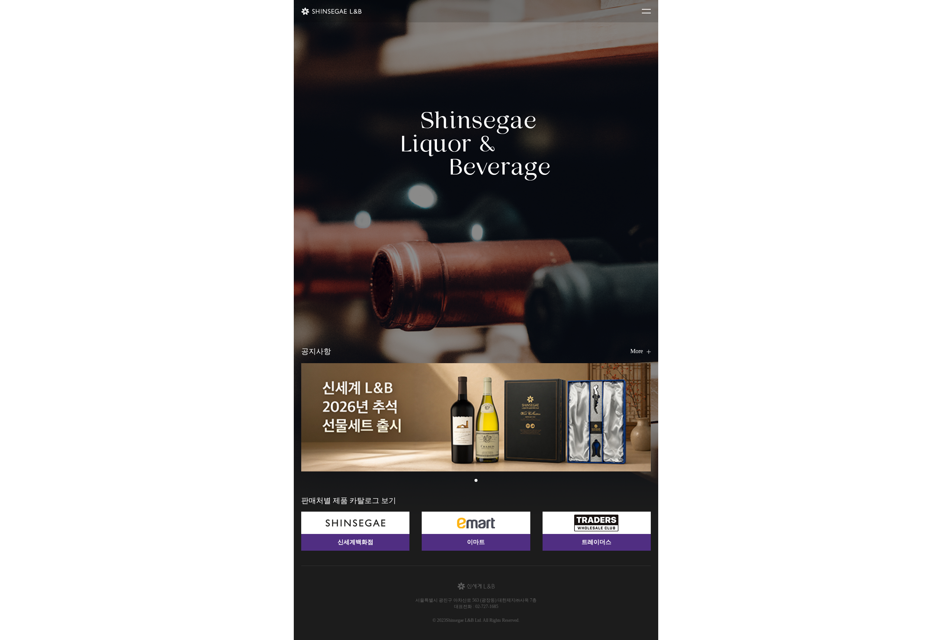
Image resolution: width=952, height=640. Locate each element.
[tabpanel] (476, 417)
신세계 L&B (331, 11)
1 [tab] (476, 480)
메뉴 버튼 (646, 11)
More (636, 351)
